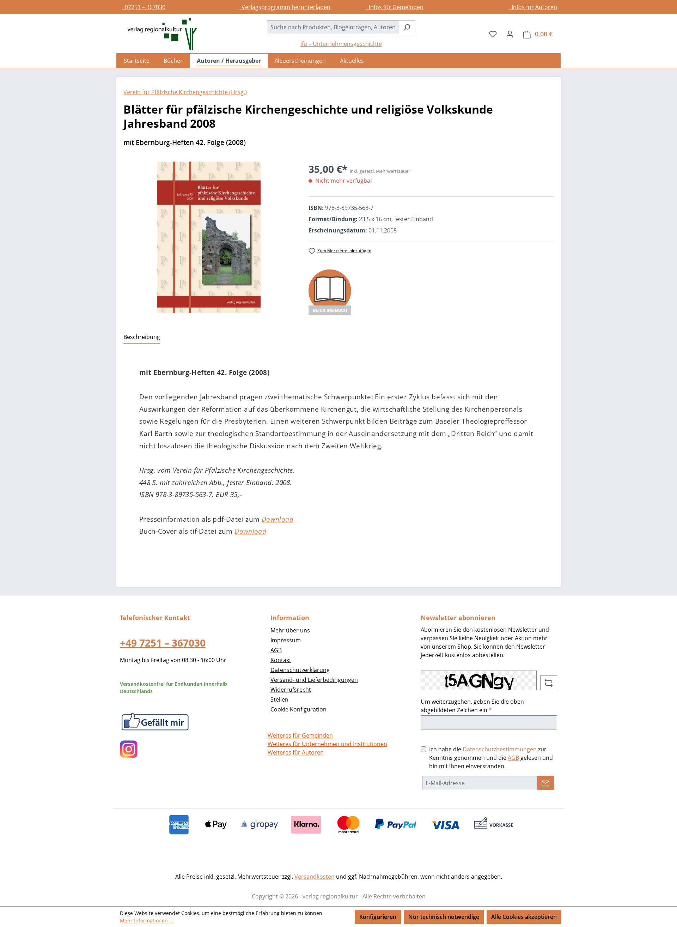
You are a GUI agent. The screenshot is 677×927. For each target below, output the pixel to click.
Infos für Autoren (533, 7)
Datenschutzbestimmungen (500, 749)
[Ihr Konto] (509, 34)
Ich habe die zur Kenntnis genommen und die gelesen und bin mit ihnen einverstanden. (491, 757)
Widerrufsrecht (290, 689)
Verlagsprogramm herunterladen (284, 7)
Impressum (285, 640)
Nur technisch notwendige (443, 917)
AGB (276, 650)
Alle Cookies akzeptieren (524, 917)
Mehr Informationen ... (146, 920)
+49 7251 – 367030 (163, 642)
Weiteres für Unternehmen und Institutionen (327, 744)
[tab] (141, 337)
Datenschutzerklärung (300, 670)
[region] (208, 237)
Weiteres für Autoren (296, 752)
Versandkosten (314, 876)
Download (277, 519)
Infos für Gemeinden (394, 7)
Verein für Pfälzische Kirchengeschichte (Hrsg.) (185, 92)
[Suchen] (406, 27)
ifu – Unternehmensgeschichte (341, 44)
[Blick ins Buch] (330, 292)
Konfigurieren (377, 917)
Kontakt (280, 660)
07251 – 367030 (143, 7)
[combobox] (333, 27)
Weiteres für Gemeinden (300, 735)
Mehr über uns (290, 630)
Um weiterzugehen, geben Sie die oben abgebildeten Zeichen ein (472, 706)
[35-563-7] (208, 237)
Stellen (279, 699)
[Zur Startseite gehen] (158, 34)
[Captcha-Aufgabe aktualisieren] (548, 682)
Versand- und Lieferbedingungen (314, 680)
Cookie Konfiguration (298, 709)
